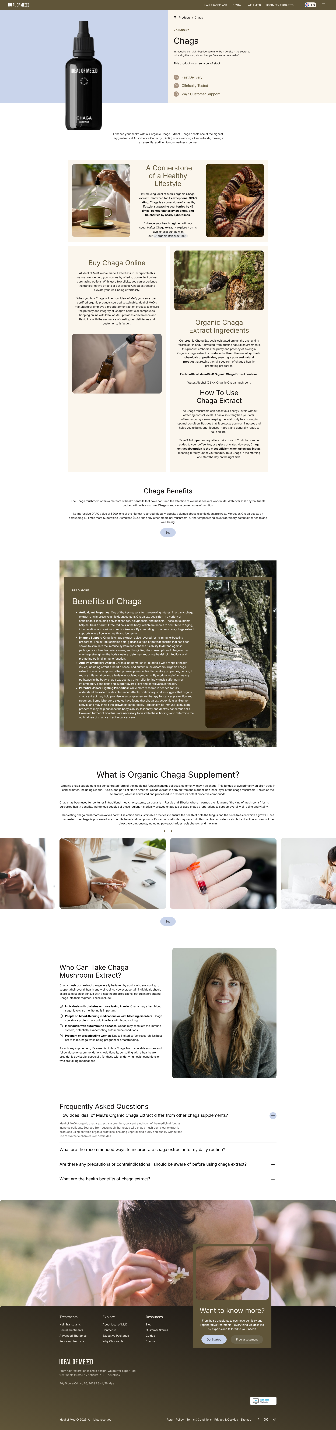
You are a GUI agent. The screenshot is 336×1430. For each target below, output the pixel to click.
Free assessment (247, 1339)
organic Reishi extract (172, 236)
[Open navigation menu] (323, 5)
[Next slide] (171, 831)
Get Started (214, 1339)
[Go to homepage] (18, 4)
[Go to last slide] (165, 831)
